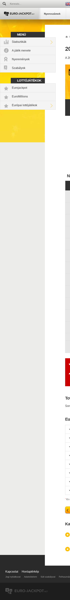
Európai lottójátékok (24, 105)
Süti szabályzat (48, 577)
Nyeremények (21, 59)
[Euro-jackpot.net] (66, 36)
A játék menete (21, 50)
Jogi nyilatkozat (12, 577)
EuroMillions (20, 96)
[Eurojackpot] (19, 13)
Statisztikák (19, 41)
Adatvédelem (30, 577)
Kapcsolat (11, 571)
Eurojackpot (19, 87)
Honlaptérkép (30, 571)
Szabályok (18, 67)
